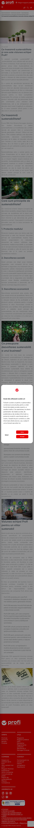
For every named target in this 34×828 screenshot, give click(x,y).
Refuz (22, 432)
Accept (22, 436)
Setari (6, 435)
